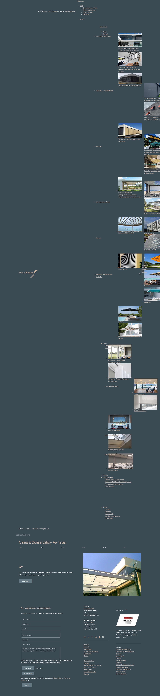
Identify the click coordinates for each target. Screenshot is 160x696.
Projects (86, 645)
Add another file (28, 673)
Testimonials (87, 653)
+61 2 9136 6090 (70, 11)
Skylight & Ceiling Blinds (123, 669)
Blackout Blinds (120, 671)
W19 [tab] (83, 548)
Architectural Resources (91, 651)
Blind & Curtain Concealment (125, 665)
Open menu (80, 1)
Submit (27, 685)
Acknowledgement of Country (93, 665)
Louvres (118, 658)
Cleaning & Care (89, 661)
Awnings (118, 654)
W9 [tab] (42, 548)
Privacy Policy (57, 678)
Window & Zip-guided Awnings (125, 651)
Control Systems (121, 674)
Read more (25, 581)
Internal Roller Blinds (122, 667)
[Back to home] (28, 273)
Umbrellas (119, 663)
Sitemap (86, 674)
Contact (86, 656)
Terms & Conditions (90, 667)
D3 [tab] (124, 548)
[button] (140, 273)
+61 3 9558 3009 (53, 11)
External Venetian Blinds (123, 649)
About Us (86, 647)
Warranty (86, 663)
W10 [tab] (63, 548)
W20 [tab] (104, 548)
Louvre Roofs (120, 656)
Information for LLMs (90, 672)
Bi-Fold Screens (121, 660)
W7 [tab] (21, 548)
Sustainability (88, 649)
